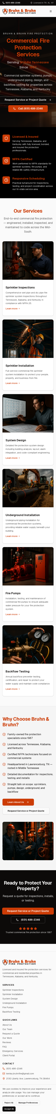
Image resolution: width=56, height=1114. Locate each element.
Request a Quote (11, 1033)
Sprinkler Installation (12, 994)
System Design (10, 998)
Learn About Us (15, 802)
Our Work (7, 1038)
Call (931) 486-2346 (30, 108)
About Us (7, 1024)
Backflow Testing (11, 1011)
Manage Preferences (28, 1103)
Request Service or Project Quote (26, 810)
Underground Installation (14, 1003)
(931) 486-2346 (13, 3)
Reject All (9, 1103)
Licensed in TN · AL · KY (43, 3)
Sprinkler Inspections (13, 990)
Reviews (6, 1042)
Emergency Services (12, 1051)
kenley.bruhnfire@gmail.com (20, 1073)
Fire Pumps (8, 1007)
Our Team (7, 1029)
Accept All (9, 1109)
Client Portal (8, 1055)
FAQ (4, 1046)
